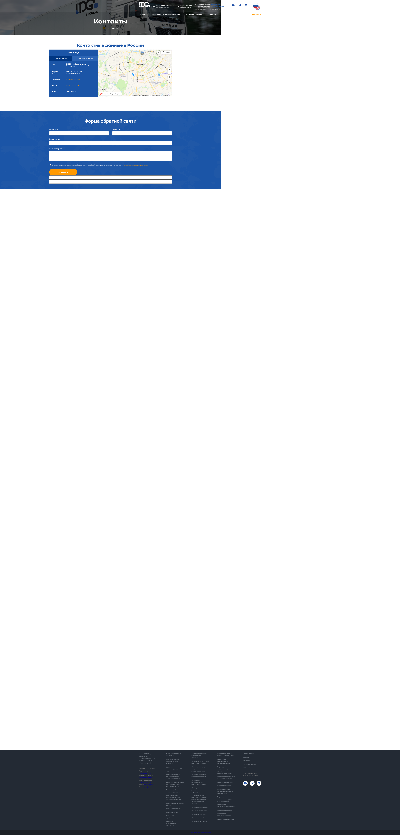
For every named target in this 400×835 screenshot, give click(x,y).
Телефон (116, 129)
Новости (212, 14)
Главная (142, 14)
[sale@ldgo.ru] (210, 10)
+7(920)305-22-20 (145, 782)
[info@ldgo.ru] (196, 10)
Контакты (256, 14)
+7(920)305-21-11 (145, 773)
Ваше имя (53, 129)
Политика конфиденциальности (200, 832)
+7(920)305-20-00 (145, 778)
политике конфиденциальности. (136, 165)
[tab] (60, 58)
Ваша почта (54, 139)
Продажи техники (194, 14)
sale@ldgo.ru (216, 9)
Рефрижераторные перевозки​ (166, 14)
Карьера (243, 14)
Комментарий (55, 149)
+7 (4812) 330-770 (73, 79)
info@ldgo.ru (202, 9)
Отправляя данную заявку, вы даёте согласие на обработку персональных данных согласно (100, 165)
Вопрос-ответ (227, 14)
